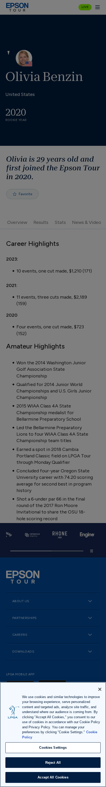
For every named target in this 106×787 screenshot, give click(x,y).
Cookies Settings (53, 748)
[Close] (99, 689)
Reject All (53, 763)
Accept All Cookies (53, 777)
